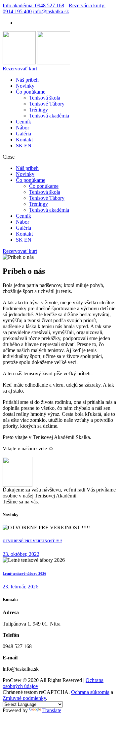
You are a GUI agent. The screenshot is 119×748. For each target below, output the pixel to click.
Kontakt (24, 139)
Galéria (23, 133)
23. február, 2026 (20, 586)
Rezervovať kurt (20, 68)
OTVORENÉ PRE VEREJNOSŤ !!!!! (32, 541)
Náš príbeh (27, 80)
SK (19, 145)
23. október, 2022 (21, 554)
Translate (51, 710)
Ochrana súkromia (90, 692)
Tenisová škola (44, 98)
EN (27, 145)
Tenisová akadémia (49, 115)
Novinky (25, 86)
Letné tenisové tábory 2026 (24, 573)
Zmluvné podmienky (24, 698)
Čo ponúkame (30, 92)
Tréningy (38, 109)
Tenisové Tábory (46, 104)
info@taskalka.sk (51, 11)
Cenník (23, 121)
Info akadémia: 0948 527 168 (33, 5)
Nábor (22, 127)
